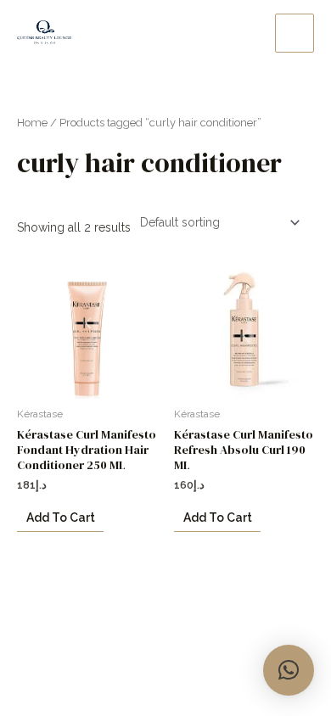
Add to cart (60, 517)
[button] (288, 670)
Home (32, 122)
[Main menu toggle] (294, 33)
